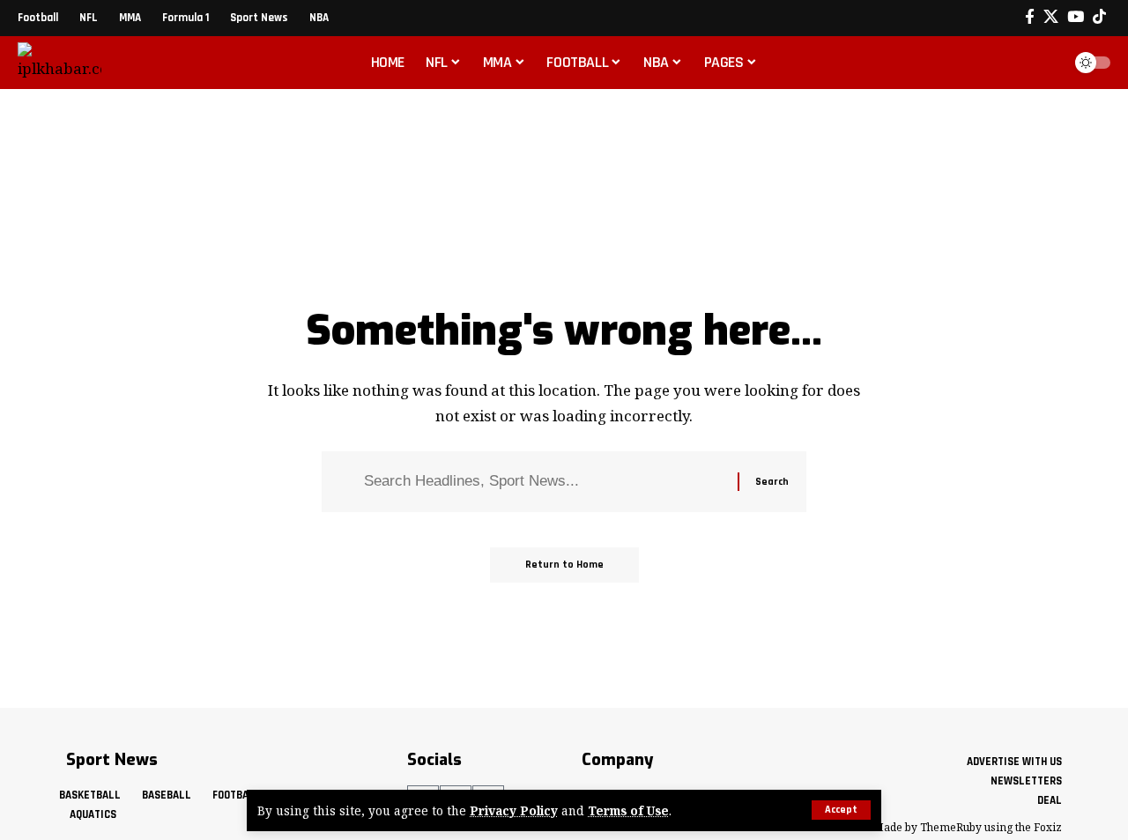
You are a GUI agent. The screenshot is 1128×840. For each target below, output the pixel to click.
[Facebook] (1029, 17)
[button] (841, 810)
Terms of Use (628, 810)
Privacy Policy (514, 810)
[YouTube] (1075, 17)
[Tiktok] (1099, 17)
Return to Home (564, 564)
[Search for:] (544, 481)
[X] (1051, 17)
